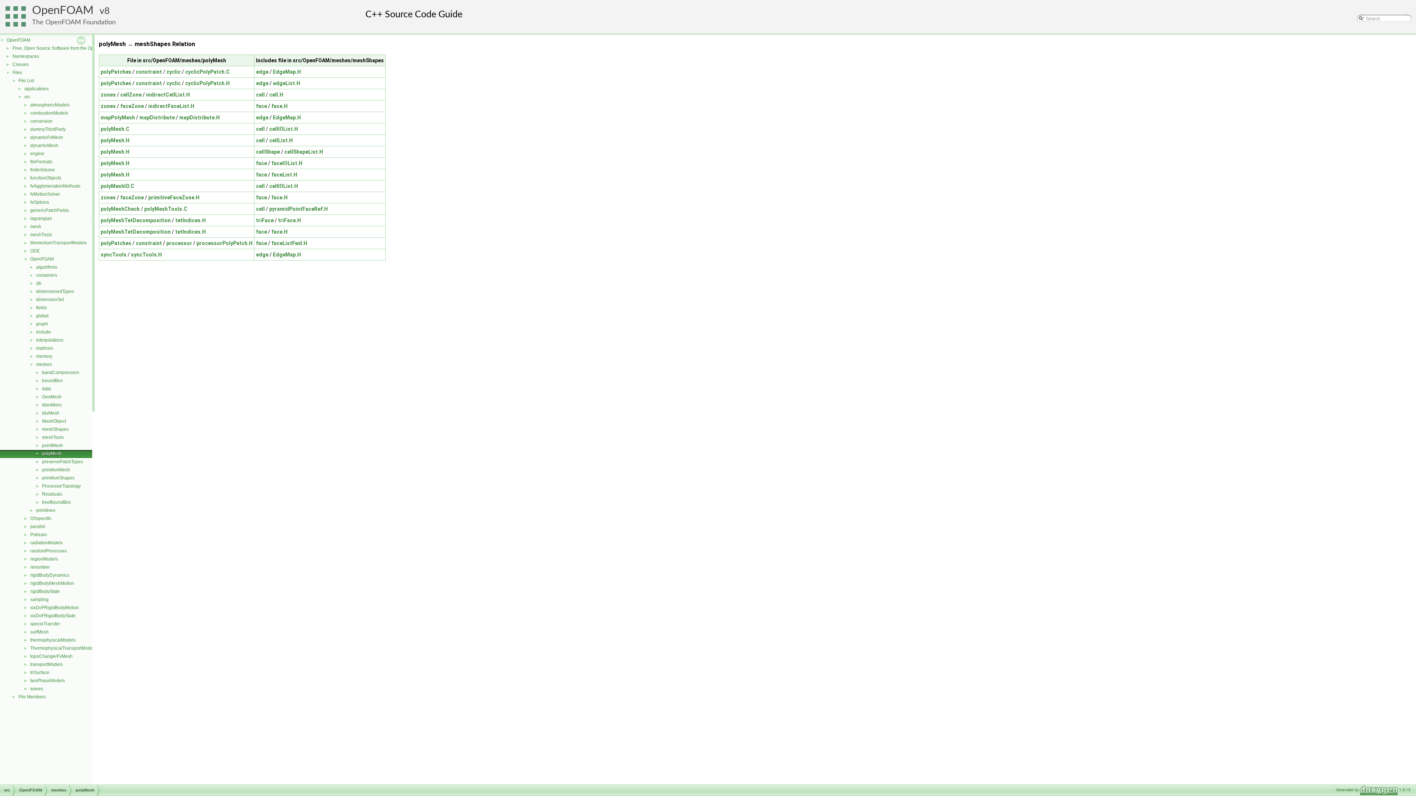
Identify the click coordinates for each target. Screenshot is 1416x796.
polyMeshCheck (120, 209)
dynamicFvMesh (46, 137)
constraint (149, 72)
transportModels (46, 664)
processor (179, 243)
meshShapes (55, 429)
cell (260, 95)
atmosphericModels (50, 105)
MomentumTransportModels (58, 242)
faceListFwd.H (289, 243)
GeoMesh (52, 396)
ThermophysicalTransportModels (63, 648)
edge (262, 72)
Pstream (38, 534)
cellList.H (281, 140)
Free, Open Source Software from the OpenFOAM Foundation (74, 48)
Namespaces (26, 56)
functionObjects (45, 178)
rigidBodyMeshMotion (52, 583)
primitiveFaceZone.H (173, 197)
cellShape (268, 152)
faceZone (132, 106)
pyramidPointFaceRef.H (298, 209)
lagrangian (41, 218)
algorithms (46, 267)
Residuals (52, 494)
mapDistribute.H (199, 118)
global (42, 315)
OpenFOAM (63, 10)
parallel (37, 526)
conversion (41, 121)
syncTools (113, 255)
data (46, 388)
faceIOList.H (286, 163)
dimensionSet (50, 299)
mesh (35, 226)
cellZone (131, 95)
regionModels (44, 559)
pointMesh (52, 445)
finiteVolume (42, 169)
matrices (44, 348)
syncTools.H (146, 255)
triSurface (39, 672)
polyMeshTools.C (165, 209)
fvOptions (39, 202)
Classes (21, 64)
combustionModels (49, 113)
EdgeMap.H (287, 72)
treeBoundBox (56, 502)
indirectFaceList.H (171, 106)
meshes (44, 364)
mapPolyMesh (118, 118)
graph (42, 324)
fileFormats (41, 161)
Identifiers (52, 405)
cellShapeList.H (303, 152)
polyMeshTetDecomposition (136, 220)
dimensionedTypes (55, 291)
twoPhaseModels (47, 680)
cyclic (173, 72)
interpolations (49, 340)
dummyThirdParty (48, 129)
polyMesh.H (115, 140)
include (43, 332)
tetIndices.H (190, 220)
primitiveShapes (58, 478)
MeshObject (54, 421)
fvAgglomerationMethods (55, 186)
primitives (45, 510)
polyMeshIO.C (117, 186)
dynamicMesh (44, 145)
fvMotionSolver (45, 194)
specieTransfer (45, 623)
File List (26, 80)
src (27, 97)
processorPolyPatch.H (225, 243)
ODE (35, 251)
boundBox (52, 380)
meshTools (41, 234)
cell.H (276, 95)
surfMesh (39, 632)
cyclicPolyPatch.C (207, 72)
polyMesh (52, 453)
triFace (265, 220)
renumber (40, 567)
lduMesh (50, 413)
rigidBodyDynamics (49, 575)
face (261, 106)
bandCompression (60, 372)
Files (17, 72)
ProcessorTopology (61, 486)
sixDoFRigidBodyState (53, 615)
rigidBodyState (45, 591)
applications (36, 88)
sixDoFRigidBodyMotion (54, 607)
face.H (279, 106)
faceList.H (284, 175)
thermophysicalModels (53, 640)
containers (46, 275)
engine (37, 153)
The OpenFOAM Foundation (74, 22)
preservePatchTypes (62, 461)
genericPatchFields (49, 210)
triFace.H (289, 220)
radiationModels (46, 542)
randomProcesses (48, 551)
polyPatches (116, 72)
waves (36, 688)
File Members (32, 696)
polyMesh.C (115, 129)
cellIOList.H (283, 129)
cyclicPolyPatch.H (207, 83)
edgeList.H (286, 83)
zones (108, 95)
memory (44, 356)
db (38, 283)
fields (41, 307)
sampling (39, 599)
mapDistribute (157, 118)
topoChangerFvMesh (51, 656)
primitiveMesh (56, 469)
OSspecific (41, 518)
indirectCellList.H (168, 95)
